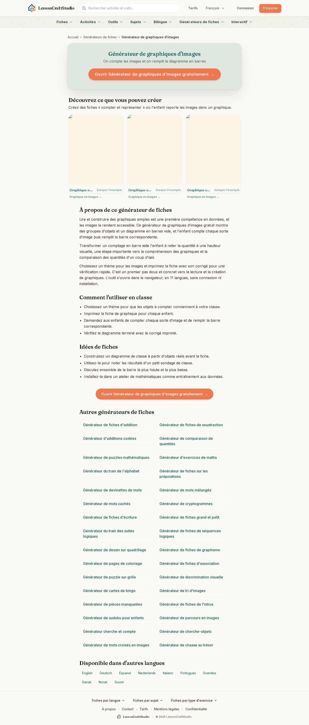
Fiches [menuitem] (62, 22)
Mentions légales (166, 709)
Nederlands (147, 673)
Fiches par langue (106, 700)
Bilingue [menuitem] (160, 22)
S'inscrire (270, 8)
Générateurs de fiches (100, 37)
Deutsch (106, 673)
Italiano (168, 673)
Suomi (119, 682)
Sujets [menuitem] (135, 22)
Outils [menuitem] (113, 22)
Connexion (245, 8)
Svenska (209, 673)
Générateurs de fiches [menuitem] (199, 22)
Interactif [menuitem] (239, 22)
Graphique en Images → (85, 196)
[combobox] (130, 8)
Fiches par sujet (145, 700)
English (87, 673)
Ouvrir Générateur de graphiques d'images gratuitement (154, 74)
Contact (127, 709)
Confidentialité (196, 709)
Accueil (73, 37)
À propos (109, 709)
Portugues (188, 673)
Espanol (125, 673)
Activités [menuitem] (88, 22)
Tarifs (193, 8)
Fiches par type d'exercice (192, 700)
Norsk (103, 682)
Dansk (86, 682)
